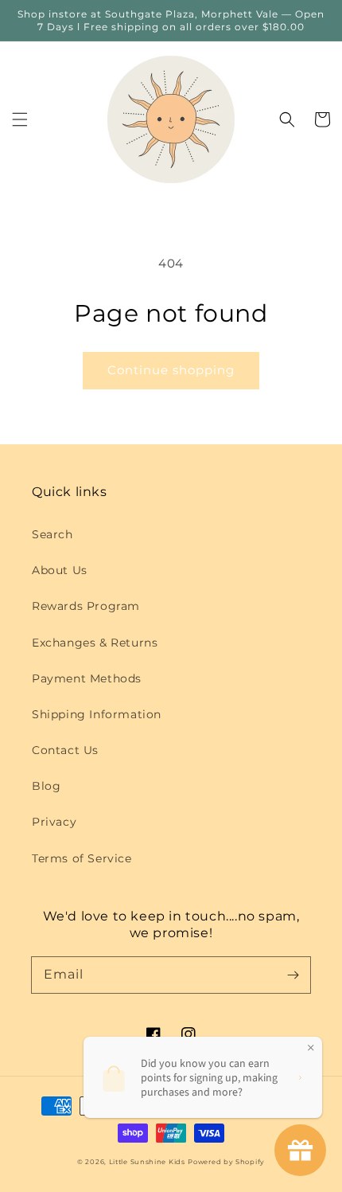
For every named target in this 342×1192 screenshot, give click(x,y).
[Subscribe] (292, 974)
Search (52, 534)
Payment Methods (87, 678)
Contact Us (65, 750)
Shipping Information (96, 714)
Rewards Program (86, 606)
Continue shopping (171, 369)
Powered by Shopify (226, 1162)
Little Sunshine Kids (147, 1162)
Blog (46, 786)
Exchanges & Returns (94, 642)
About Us (59, 570)
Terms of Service (82, 858)
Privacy (54, 822)
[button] (19, 119)
